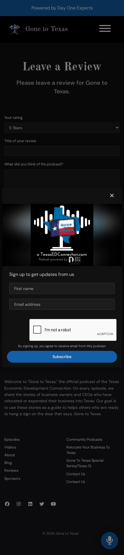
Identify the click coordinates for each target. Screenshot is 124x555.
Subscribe (62, 356)
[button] (112, 195)
